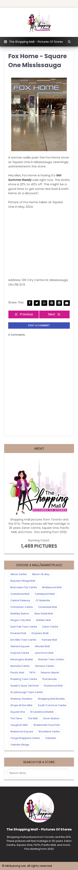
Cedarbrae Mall (19, 594)
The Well (33, 718)
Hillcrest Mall (42, 646)
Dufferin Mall (43, 620)
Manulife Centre (19, 666)
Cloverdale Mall (47, 607)
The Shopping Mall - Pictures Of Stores (36, 42)
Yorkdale (50, 738)
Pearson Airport (50, 672)
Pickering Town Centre (23, 679)
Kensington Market (21, 659)
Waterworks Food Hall (46, 725)
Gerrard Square (19, 646)
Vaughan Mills (19, 725)
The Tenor (16, 718)
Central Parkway (20, 600)
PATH (32, 672)
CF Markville (43, 600)
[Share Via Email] (67, 303)
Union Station (51, 718)
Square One (17, 712)
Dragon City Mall (20, 620)
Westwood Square (21, 731)
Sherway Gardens (21, 698)
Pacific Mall (17, 672)
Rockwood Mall (53, 685)
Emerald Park (18, 633)
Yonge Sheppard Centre (25, 738)
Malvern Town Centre (51, 659)
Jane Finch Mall (43, 653)
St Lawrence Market (41, 712)
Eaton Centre (50, 626)
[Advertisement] (39, 243)
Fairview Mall (49, 639)
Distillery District (19, 613)
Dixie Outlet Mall (43, 613)
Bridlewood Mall (52, 587)
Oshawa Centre (44, 666)
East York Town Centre (23, 626)
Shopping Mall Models (51, 698)
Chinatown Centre (21, 607)
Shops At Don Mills (21, 705)
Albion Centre (18, 574)
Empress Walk (40, 633)
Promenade (49, 679)
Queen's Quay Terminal (24, 685)
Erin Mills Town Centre (23, 639)
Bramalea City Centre (23, 587)
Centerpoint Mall (45, 594)
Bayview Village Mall (22, 580)
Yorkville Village (19, 744)
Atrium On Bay (40, 574)
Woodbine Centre (49, 731)
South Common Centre (52, 705)
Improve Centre (19, 653)
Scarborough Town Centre (26, 692)
